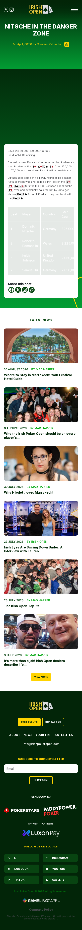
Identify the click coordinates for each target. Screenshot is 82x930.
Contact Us (53, 722)
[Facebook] (11, 290)
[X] (18, 290)
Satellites (64, 735)
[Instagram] (25, 290)
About (14, 735)
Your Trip (44, 735)
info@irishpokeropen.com (41, 744)
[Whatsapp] (32, 290)
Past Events (29, 722)
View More (41, 677)
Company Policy (41, 909)
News (27, 735)
